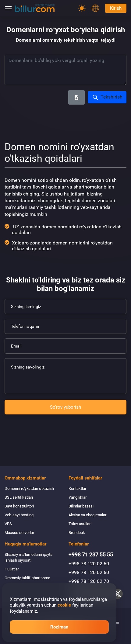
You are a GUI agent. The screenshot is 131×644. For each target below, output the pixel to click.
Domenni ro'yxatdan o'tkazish (29, 488)
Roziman (59, 627)
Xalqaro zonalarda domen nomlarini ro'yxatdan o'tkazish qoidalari (62, 245)
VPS (8, 523)
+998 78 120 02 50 (89, 563)
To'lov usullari (80, 523)
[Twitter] (117, 594)
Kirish (116, 8)
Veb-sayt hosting (19, 515)
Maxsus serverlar (19, 532)
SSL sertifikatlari (19, 497)
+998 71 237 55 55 (91, 554)
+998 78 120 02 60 (89, 572)
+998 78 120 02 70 (89, 581)
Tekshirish (110, 97)
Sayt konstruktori (19, 506)
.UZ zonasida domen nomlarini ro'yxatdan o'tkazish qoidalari (67, 229)
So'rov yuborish (65, 407)
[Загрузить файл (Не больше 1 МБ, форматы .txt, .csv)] (76, 97)
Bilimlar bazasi (81, 506)
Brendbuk (77, 532)
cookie (64, 605)
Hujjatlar (12, 569)
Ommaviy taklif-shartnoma (27, 578)
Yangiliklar (78, 497)
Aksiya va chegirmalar (87, 515)
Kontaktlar (77, 488)
